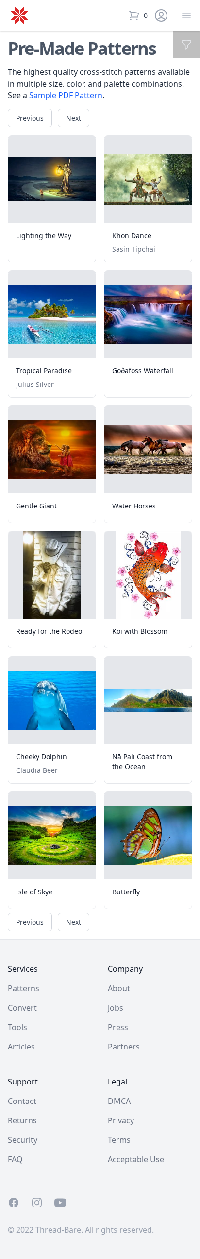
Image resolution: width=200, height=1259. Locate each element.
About (119, 988)
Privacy (121, 1120)
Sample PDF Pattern (65, 95)
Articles (21, 1046)
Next (73, 117)
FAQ (15, 1159)
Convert (22, 1007)
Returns (22, 1120)
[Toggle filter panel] (186, 44)
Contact (22, 1101)
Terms (119, 1140)
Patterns (23, 988)
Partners (124, 1046)
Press (118, 1027)
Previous (30, 117)
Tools (17, 1027)
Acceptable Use (136, 1159)
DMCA (119, 1101)
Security (22, 1140)
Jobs (115, 1007)
